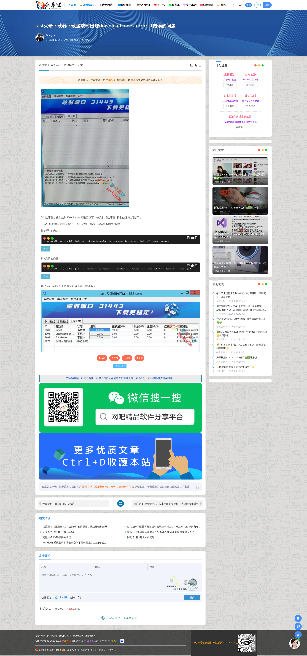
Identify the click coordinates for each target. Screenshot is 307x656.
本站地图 (90, 636)
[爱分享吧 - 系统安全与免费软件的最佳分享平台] (50, 5)
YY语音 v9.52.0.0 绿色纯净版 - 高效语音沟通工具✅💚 (240, 176)
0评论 (87, 39)
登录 (267, 4)
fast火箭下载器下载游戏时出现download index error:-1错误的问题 (165, 526)
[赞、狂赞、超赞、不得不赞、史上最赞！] (66, 597)
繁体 (248, 4)
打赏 (116, 358)
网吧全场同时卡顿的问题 (141, 537)
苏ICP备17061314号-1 (50, 650)
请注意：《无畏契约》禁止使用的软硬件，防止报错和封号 (166, 503)
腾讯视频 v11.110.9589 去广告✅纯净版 (236, 207)
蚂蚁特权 (78, 636)
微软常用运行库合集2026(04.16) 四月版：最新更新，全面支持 (239, 235)
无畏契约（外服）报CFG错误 (58, 503)
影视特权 (52, 636)
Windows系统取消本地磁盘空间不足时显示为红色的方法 (74, 542)
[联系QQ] (298, 618)
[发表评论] (298, 626)
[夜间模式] (240, 5)
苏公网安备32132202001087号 (81, 650)
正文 (80, 65)
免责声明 (40, 636)
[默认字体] (196, 65)
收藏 (103, 358)
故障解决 (69, 65)
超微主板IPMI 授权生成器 (57, 537)
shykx (52, 35)
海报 (128, 358)
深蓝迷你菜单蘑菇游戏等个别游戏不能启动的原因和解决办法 (160, 532)
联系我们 (230, 84)
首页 (44, 65)
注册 (259, 4)
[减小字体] (192, 65)
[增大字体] (200, 65)
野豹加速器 (65, 636)
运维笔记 (55, 65)
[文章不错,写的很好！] (57, 597)
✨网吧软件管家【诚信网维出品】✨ (235, 366)
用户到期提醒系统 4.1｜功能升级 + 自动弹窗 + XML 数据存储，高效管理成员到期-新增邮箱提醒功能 (241, 309)
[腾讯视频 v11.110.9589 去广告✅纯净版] (240, 201)
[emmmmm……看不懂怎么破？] (61, 597)
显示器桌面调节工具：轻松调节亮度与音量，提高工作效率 (240, 264)
